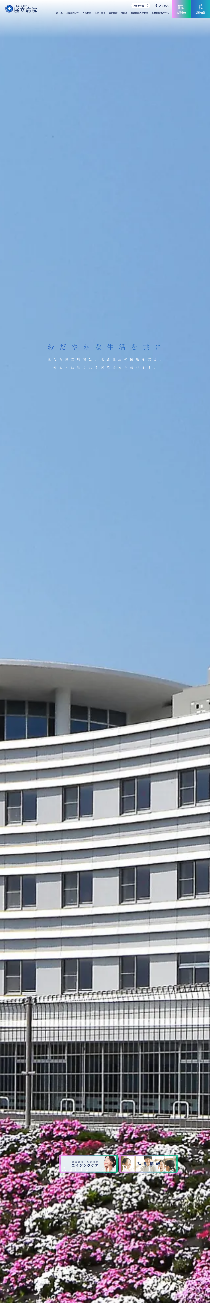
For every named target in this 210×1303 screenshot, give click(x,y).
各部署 (124, 13)
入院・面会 (100, 13)
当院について (72, 13)
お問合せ (181, 12)
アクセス (164, 5)
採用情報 (200, 12)
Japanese (138, 5)
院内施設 (113, 13)
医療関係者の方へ (160, 13)
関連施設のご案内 (139, 13)
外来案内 (87, 13)
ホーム (59, 13)
